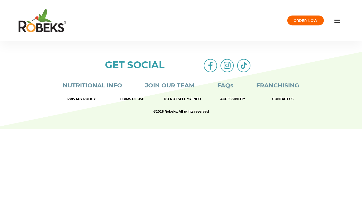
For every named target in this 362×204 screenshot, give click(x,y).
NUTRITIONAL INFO (92, 85)
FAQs (225, 85)
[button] (337, 20)
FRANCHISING (277, 85)
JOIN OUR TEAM (170, 85)
